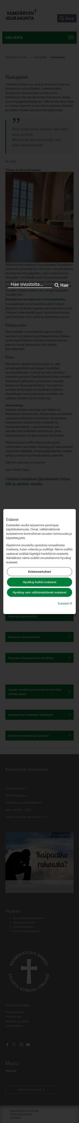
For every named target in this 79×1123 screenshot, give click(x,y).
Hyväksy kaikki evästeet (39, 582)
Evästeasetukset (39, 572)
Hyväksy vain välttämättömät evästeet (40, 592)
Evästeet (65, 603)
